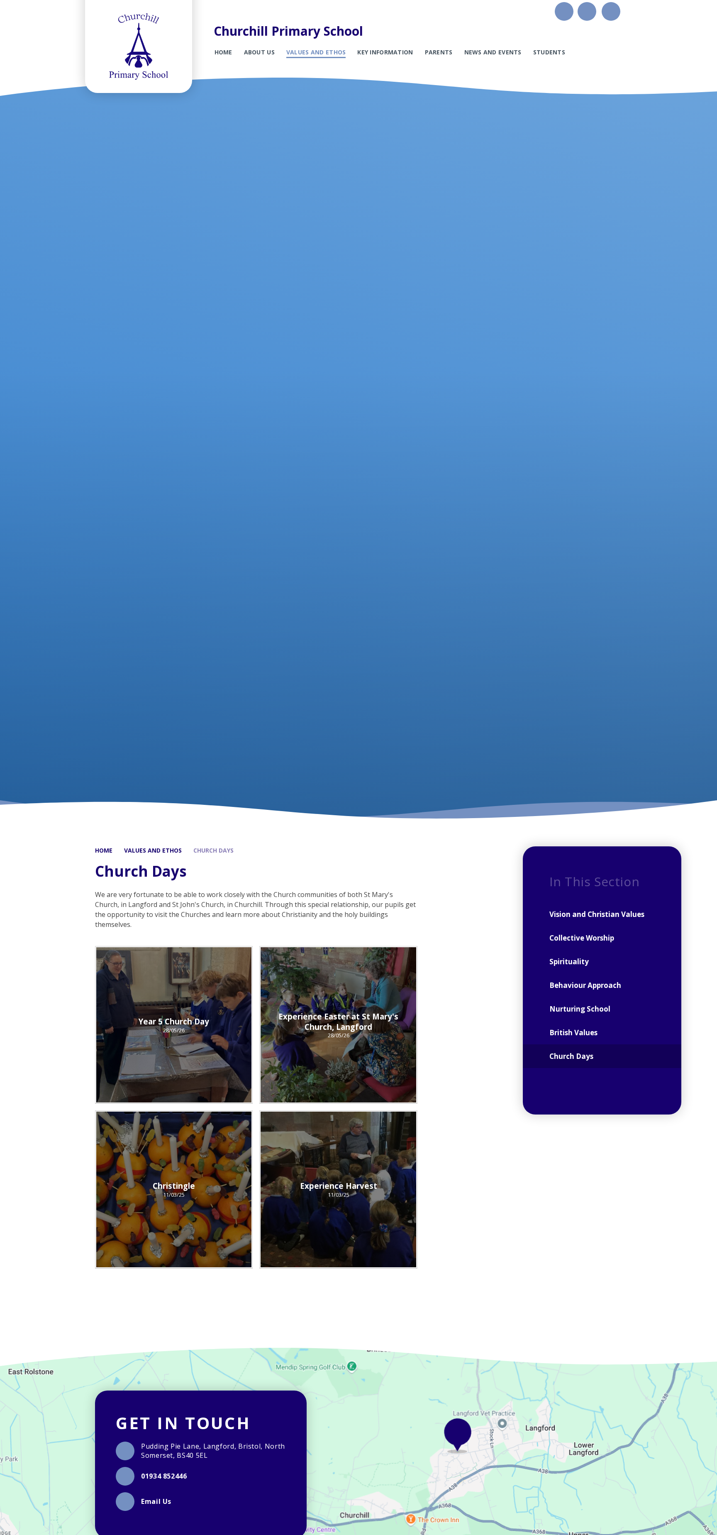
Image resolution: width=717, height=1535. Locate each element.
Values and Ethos (153, 850)
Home (103, 850)
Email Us (156, 1501)
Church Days (213, 850)
